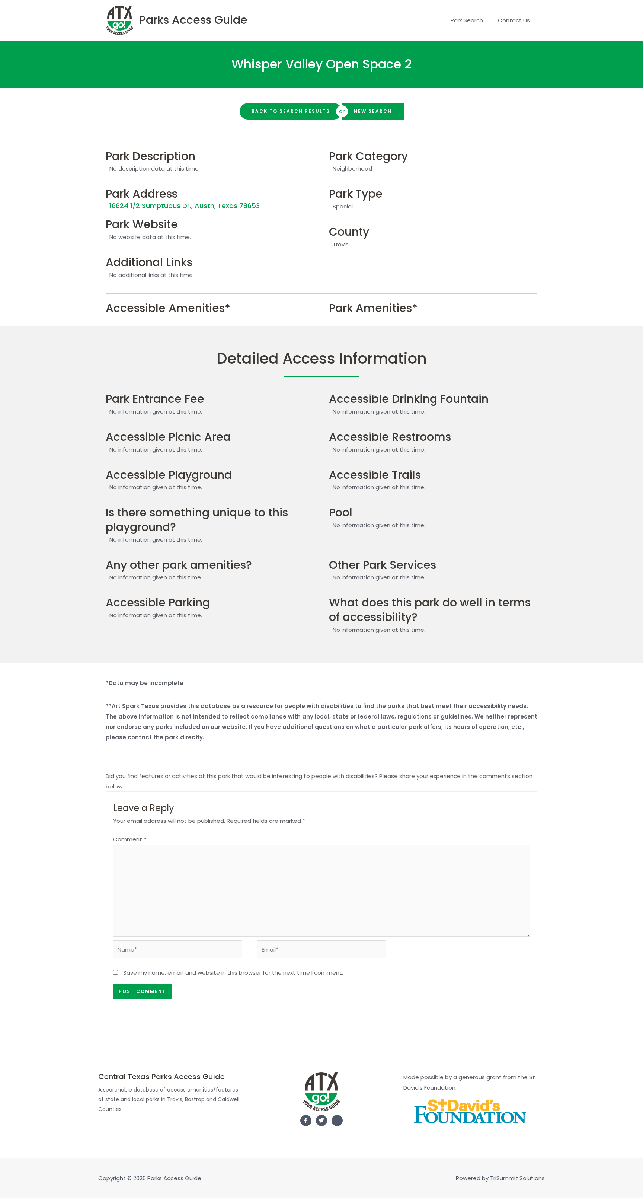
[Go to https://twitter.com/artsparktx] (321, 1120)
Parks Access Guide (193, 20)
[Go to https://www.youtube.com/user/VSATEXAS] (337, 1122)
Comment (129, 839)
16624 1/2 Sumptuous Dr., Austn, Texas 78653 (184, 205)
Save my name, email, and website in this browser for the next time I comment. (233, 972)
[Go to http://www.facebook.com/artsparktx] (305, 1120)
